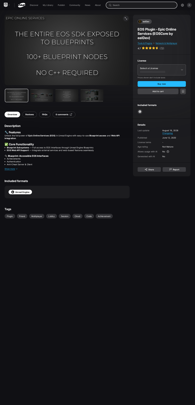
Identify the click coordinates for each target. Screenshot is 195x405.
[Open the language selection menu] (182, 5)
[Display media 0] (16, 95)
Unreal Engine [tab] (22, 192)
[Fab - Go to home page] (21, 5)
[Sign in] (189, 5)
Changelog (167, 133)
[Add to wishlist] (183, 91)
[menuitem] (34, 5)
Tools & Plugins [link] (145, 43)
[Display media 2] (66, 95)
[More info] (168, 151)
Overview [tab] (12, 114)
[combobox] (143, 5)
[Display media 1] (41, 95)
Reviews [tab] (29, 114)
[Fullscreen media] (126, 18)
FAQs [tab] (44, 114)
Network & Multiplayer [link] (166, 43)
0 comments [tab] (62, 114)
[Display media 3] (92, 95)
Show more (10, 169)
